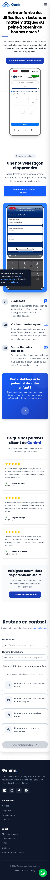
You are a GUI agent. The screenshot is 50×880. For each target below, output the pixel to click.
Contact (5, 820)
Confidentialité (8, 839)
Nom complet (8, 639)
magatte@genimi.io (40, 628)
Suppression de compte (13, 852)
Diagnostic (7, 810)
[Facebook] (19, 790)
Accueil (5, 806)
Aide (17, 870)
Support (25, 870)
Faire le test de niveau (25, 594)
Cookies (6, 848)
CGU (4, 843)
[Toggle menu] (45, 4)
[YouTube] (26, 790)
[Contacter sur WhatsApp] (43, 873)
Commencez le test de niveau (25, 60)
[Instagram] (11, 790)
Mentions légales (10, 834)
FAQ (33, 870)
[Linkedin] (4, 790)
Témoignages (8, 815)
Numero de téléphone (12, 652)
